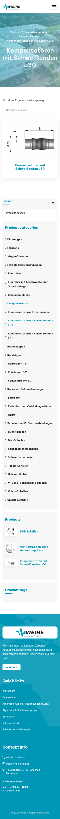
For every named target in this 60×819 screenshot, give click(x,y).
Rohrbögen (14, 355)
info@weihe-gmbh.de (17, 763)
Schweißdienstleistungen (16, 729)
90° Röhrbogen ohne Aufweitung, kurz (34, 548)
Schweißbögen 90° (20, 380)
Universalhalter (18, 474)
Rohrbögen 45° (18, 363)
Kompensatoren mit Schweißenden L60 (30, 336)
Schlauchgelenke (19, 295)
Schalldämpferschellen (23, 448)
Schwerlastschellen (20, 457)
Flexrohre (14, 273)
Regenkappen (16, 346)
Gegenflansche (18, 256)
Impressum (8, 690)
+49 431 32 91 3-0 (15, 757)
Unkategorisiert (17, 499)
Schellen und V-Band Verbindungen (29, 423)
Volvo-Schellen (18, 491)
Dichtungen (14, 239)
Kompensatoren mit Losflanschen (29, 312)
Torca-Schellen (18, 465)
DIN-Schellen (16, 440)
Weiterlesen (49, 127)
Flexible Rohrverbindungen (24, 264)
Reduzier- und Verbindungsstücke (30, 406)
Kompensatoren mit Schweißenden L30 (30, 167)
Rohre (12, 414)
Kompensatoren (28, 36)
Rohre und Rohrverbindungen (25, 389)
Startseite (15, 32)
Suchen (53, 203)
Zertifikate (8, 716)
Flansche (13, 247)
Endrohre (14, 397)
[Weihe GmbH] (11, 7)
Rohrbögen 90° (18, 372)
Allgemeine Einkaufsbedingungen (20, 710)
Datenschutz (9, 697)
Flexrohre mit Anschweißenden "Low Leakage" (28, 284)
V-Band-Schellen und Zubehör (28, 482)
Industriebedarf (10, 723)
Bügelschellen (17, 431)
